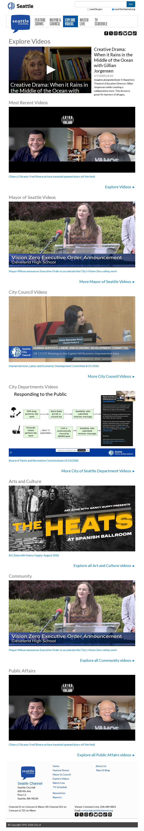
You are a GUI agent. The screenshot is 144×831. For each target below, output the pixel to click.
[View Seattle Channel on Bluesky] (96, 814)
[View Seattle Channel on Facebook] (77, 814)
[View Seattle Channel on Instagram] (86, 814)
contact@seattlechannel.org (97, 810)
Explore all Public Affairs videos (104, 754)
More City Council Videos (109, 376)
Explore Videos (70, 22)
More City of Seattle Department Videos (96, 470)
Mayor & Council (55, 22)
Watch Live (84, 22)
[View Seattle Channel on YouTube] (100, 814)
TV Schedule (101, 22)
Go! (131, 4)
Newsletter (59, 793)
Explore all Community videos (105, 660)
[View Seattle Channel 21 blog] (105, 814)
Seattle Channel (30, 783)
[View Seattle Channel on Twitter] (81, 814)
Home (56, 766)
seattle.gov (96, 9)
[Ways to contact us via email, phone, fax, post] (110, 814)
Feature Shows (40, 22)
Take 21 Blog (103, 770)
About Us (101, 766)
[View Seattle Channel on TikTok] (91, 814)
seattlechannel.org (124, 9)
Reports (57, 797)
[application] (50, 70)
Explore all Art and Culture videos (102, 565)
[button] (50, 69)
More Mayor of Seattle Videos (105, 281)
